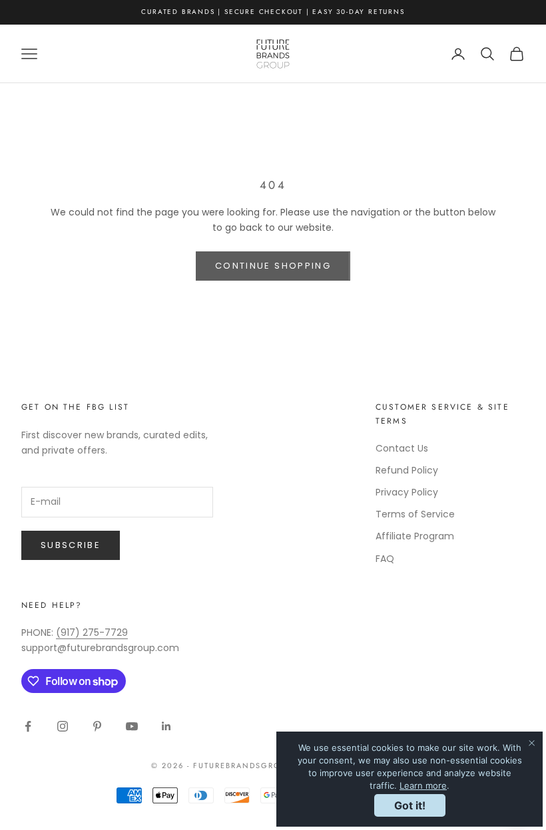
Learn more (423, 785)
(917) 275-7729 (92, 632)
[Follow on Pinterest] (97, 726)
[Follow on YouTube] (131, 726)
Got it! (409, 805)
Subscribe (71, 545)
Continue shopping (273, 265)
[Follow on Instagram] (62, 726)
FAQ (385, 558)
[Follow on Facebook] (28, 726)
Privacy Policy (407, 492)
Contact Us (402, 448)
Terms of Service (415, 514)
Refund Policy (407, 470)
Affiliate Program (415, 536)
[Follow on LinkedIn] (166, 726)
